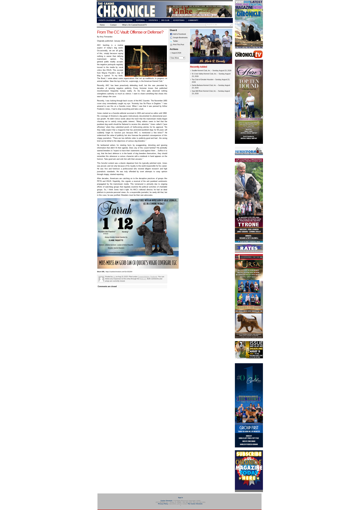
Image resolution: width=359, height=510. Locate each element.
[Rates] (249, 252)
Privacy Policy (163, 504)
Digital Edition (126, 20)
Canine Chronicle (166, 500)
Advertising (178, 20)
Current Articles (143, 277)
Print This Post (178, 45)
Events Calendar (107, 20)
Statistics (153, 20)
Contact (113, 25)
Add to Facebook (179, 34)
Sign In (180, 497)
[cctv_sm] (249, 58)
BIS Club (165, 20)
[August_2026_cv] (249, 48)
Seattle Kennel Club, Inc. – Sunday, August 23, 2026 (211, 71)
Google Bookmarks (180, 38)
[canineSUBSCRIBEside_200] (249, 491)
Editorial (140, 20)
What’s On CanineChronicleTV (134, 25)
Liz (114, 277)
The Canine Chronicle (195, 504)
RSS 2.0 (143, 279)
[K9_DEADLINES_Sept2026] (249, 358)
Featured (153, 277)
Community (193, 20)
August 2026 (176, 53)
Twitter (175, 41)
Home (102, 25)
